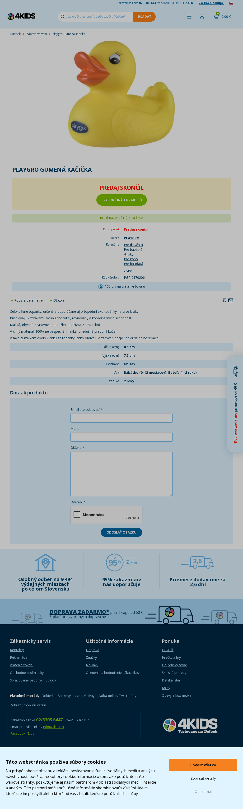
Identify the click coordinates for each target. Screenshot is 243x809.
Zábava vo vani (36, 34)
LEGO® (167, 650)
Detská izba (171, 680)
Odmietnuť (203, 791)
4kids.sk (15, 34)
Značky (91, 657)
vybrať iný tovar (119, 200)
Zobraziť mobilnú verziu (28, 705)
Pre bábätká (133, 249)
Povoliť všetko (203, 764)
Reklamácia (19, 657)
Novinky (92, 665)
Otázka (58, 300)
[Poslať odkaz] (230, 300)
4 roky (128, 254)
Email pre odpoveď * (86, 409)
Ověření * (77, 502)
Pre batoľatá (133, 263)
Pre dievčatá (133, 244)
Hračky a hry (171, 657)
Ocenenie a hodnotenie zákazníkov (113, 672)
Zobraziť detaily (203, 778)
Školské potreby (174, 672)
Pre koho (131, 259)
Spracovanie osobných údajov (33, 680)
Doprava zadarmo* (79, 611)
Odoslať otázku (121, 532)
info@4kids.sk (53, 726)
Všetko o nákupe (211, 3)
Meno (74, 428)
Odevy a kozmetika (176, 695)
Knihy (166, 688)
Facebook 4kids (22, 733)
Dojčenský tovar (174, 665)
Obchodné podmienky (27, 672)
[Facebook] (224, 300)
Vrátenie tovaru (21, 665)
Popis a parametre (28, 300)
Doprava (92, 650)
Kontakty (17, 650)
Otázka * (77, 447)
